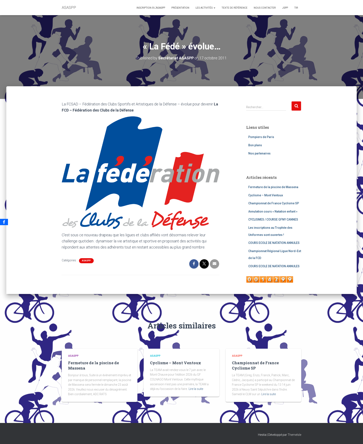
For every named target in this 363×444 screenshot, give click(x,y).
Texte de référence (234, 7)
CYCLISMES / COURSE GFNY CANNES (273, 219)
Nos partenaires (259, 153)
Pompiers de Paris (261, 137)
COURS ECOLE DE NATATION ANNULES (274, 243)
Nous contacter (265, 7)
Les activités (204, 7)
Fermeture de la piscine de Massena (273, 187)
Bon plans (255, 145)
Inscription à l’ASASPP (151, 7)
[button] (214, 7)
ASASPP (86, 260)
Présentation (180, 7)
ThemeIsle (294, 434)
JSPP (285, 7)
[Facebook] (4, 222)
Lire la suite (196, 389)
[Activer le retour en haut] (354, 435)
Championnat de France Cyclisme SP (273, 203)
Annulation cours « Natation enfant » (272, 211)
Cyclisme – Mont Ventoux (265, 195)
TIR (296, 7)
